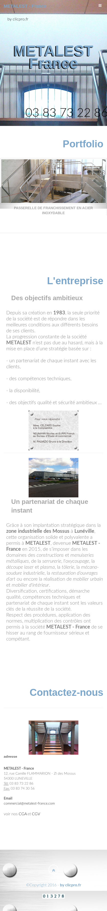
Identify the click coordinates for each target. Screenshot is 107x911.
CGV (36, 814)
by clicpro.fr (17, 19)
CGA (23, 814)
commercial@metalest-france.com (29, 803)
